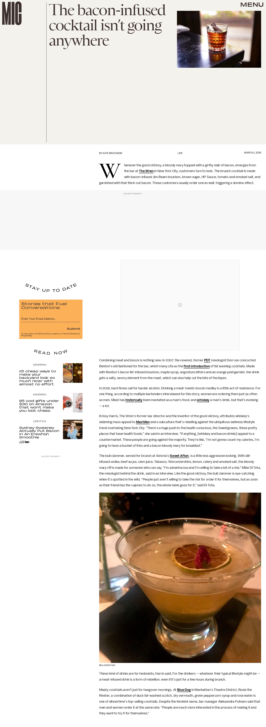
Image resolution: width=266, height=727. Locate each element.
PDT (207, 360)
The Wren (146, 171)
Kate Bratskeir (112, 153)
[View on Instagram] (180, 305)
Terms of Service (70, 334)
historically (133, 400)
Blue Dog (184, 690)
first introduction (197, 366)
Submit (73, 328)
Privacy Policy (26, 336)
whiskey (203, 400)
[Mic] (12, 13)
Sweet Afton (179, 456)
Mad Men (143, 422)
